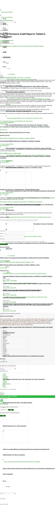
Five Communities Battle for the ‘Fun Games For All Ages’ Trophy (27, 125)
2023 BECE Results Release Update (14, 298)
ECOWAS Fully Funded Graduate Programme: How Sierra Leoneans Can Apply (28, 304)
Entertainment (6, 57)
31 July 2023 (3, 267)
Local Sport (12, 74)
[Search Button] (15, 493)
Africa (4, 330)
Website (2, 239)
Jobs (4, 277)
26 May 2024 (3, 42)
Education (5, 333)
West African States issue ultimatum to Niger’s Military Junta (20, 265)
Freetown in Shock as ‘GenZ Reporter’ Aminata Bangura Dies (19, 189)
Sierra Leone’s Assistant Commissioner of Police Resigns (21, 290)
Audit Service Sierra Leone (10, 121)
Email (2, 236)
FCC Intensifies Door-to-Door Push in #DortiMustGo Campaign (20, 204)
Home (1, 30)
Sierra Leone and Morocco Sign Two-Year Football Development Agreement (30, 191)
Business (5, 332)
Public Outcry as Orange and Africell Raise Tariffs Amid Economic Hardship (24, 258)
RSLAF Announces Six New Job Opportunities (17, 402)
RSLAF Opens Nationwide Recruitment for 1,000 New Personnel (23, 356)
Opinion (5, 349)
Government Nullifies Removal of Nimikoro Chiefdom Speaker (20, 141)
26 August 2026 (4, 145)
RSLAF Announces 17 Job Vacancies (14, 426)
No (12, 409)
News (4, 28)
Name (2, 233)
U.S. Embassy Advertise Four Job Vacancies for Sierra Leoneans (24, 379)
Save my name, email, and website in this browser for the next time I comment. (23, 241)
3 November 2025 (5, 260)
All (9, 68)
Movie (7, 266)
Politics (5, 47)
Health (4, 52)
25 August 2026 (4, 162)
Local (4, 341)
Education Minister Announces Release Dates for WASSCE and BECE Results (27, 276)
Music (4, 346)
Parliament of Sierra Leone (25, 121)
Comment (3, 231)
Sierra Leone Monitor (7, 40)
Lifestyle (8, 272)
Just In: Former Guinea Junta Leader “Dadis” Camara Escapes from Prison (27, 283)
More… (5, 481)
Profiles (8, 486)
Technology (6, 354)
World (4, 356)
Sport (7, 63)
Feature (5, 336)
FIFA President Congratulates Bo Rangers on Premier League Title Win (28, 148)
